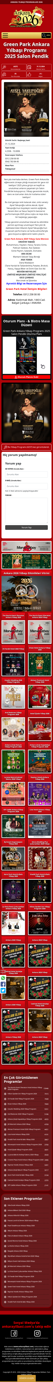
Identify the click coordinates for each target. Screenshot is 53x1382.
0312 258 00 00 (12, 158)
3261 (46, 1165)
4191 (46, 1134)
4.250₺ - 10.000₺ (12, 151)
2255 (46, 1180)
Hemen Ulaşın (26, 1378)
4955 (46, 1119)
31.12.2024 (41, 66)
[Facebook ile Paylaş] (3, 984)
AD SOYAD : (14, 469)
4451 (46, 1129)
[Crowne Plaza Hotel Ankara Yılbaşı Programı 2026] (26, 561)
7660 (46, 1104)
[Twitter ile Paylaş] (3, 990)
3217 (46, 1170)
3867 (46, 1139)
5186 (46, 1114)
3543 (46, 1155)
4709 (46, 1124)
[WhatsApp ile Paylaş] (3, 978)
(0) (15, 74)
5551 (46, 1109)
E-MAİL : (13, 480)
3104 (46, 1175)
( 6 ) (40, 74)
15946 (46, 1088)
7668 (46, 1099)
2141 (46, 1185)
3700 (46, 1144)
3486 (46, 1160)
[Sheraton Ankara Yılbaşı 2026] (26, 546)
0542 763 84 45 (12, 161)
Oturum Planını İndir (27, 377)
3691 (46, 1150)
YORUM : (8, 495)
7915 (46, 1094)
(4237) (15, 66)
